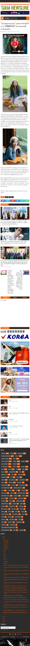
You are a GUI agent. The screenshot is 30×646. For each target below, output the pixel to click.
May (5, 555)
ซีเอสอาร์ (14, 466)
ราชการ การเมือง (4, 461)
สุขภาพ (12, 493)
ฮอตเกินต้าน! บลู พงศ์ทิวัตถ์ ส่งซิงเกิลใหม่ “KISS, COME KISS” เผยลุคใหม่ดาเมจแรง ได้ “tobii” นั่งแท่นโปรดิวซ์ (13, 242)
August (5, 549)
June (5, 553)
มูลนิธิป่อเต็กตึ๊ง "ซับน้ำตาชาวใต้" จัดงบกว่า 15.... (14, 586)
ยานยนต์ (3, 471)
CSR (20, 471)
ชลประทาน (3, 519)
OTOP (23, 514)
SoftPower (17, 516)
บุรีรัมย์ (21, 503)
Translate (6, 629)
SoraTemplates (18, 636)
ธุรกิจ (2, 469)
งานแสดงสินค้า (22, 479)
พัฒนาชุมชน (12, 519)
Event (2, 482)
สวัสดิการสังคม (19, 501)
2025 (3, 539)
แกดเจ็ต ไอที (3, 477)
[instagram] (20, 634)
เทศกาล (23, 495)
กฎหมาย (14, 503)
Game (2, 516)
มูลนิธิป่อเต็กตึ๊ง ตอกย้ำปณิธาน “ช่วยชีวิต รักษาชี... (15, 597)
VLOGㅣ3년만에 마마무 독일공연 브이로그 (19, 413)
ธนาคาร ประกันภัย (4, 514)
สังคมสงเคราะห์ (4, 474)
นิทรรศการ (10, 522)
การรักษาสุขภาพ (4, 466)
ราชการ (16, 456)
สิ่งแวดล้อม (19, 482)
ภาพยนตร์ (3, 506)
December (6, 540)
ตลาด (18, 477)
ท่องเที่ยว (14, 461)
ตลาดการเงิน (22, 485)
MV (11, 477)
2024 (3, 617)
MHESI (9, 516)
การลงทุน (3, 501)
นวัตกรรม (15, 495)
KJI (8, 636)
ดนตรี (10, 469)
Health (3, 498)
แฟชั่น (2, 522)
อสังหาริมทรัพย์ (4, 485)
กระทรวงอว (11, 498)
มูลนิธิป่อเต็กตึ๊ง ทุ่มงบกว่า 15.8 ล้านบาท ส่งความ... (15, 610)
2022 (3, 621)
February (6, 561)
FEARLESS (11, 419)
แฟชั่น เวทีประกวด (4, 503)
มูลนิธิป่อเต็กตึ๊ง (12, 471)
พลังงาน (2, 511)
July (5, 551)
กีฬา (12, 474)
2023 (3, 619)
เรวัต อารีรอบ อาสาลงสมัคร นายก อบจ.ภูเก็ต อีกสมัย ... (16, 599)
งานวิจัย (2, 479)
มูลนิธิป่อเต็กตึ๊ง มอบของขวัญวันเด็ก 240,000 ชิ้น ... (15, 605)
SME (16, 511)
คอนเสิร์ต (10, 482)
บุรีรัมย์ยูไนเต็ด (19, 522)
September (6, 547)
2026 (3, 536)
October (6, 544)
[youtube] (15, 634)
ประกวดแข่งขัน (12, 479)
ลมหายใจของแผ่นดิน (5, 530)
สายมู (19, 519)
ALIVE (10, 432)
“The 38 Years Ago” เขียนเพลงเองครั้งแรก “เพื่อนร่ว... (15, 590)
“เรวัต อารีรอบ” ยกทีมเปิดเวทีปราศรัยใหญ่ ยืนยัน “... (15, 588)
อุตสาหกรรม (20, 498)
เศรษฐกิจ (23, 461)
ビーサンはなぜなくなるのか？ (16, 426)
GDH (2, 490)
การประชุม (21, 506)
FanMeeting (12, 506)
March (5, 559)
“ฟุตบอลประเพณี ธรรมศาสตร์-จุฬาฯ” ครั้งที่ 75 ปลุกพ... (16, 577)
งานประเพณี (3, 493)
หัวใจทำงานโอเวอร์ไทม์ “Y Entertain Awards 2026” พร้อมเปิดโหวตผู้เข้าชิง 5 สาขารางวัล (19, 440)
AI (16, 490)
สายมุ (14, 530)
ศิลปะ (11, 501)
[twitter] (12, 634)
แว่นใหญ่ (21, 530)
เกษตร (23, 469)
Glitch (10, 400)
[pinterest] (18, 634)
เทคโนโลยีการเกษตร (5, 495)
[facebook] (28, 1)
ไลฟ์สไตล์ (3, 453)
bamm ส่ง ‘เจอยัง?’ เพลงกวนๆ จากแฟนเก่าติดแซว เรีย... (16, 565)
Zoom (22, 511)
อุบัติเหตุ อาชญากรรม (18, 487)
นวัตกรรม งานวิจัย (4, 458)
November (6, 542)
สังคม (14, 458)
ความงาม (13, 485)
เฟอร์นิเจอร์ (3, 524)
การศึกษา (14, 464)
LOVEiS (23, 490)
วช (16, 469)
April (5, 557)
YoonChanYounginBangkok (8, 527)
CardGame (12, 524)
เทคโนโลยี (20, 474)
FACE (10, 406)
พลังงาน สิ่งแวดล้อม (21, 493)
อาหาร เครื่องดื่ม (4, 464)
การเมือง (9, 490)
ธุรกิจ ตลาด (20, 453)
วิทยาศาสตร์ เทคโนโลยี (5, 456)
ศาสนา (9, 511)
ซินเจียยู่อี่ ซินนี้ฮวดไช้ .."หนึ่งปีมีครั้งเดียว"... (13, 595)
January (5, 563)
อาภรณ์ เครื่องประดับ (5, 487)
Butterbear (15, 514)
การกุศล (22, 466)
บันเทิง (11, 453)
